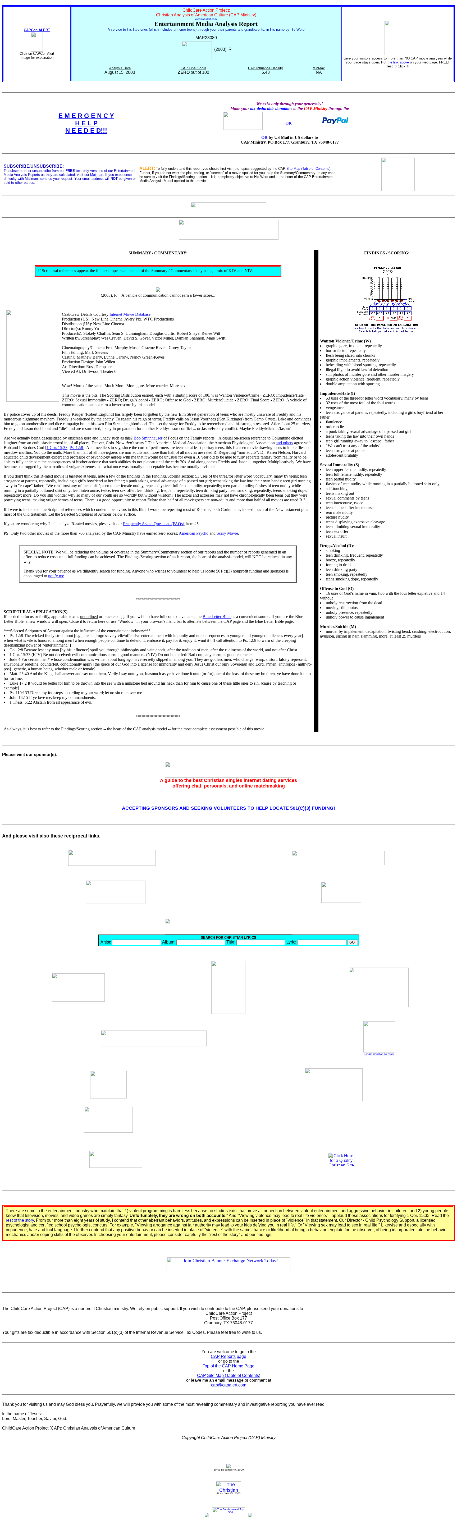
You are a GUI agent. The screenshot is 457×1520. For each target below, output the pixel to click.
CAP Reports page (228, 1356)
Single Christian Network (379, 1053)
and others (284, 443)
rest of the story (20, 1220)
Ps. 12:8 (76, 447)
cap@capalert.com (228, 1385)
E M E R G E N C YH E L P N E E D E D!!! (86, 123)
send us (46, 179)
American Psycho (193, 533)
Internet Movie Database (129, 314)
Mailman (96, 175)
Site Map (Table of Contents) (308, 169)
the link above (398, 62)
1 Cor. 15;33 (57, 447)
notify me (56, 576)
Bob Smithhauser (148, 438)
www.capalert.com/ (206, 18)
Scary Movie (227, 533)
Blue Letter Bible (217, 616)
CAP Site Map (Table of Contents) (228, 1375)
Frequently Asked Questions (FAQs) (153, 523)
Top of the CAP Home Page (228, 1366)
